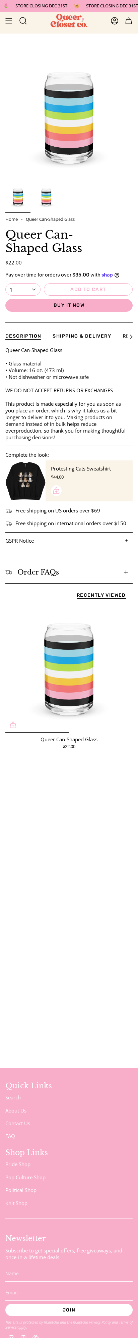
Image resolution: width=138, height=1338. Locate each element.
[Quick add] (13, 725)
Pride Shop (17, 1164)
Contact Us (17, 1123)
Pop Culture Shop (25, 1177)
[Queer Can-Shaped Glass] (69, 669)
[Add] (56, 490)
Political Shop (21, 1190)
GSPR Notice (19, 540)
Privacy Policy (100, 1322)
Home (11, 219)
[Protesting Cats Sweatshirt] (25, 480)
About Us (15, 1110)
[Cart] (129, 21)
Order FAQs (38, 572)
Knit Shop (16, 1203)
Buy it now (69, 305)
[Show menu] (8, 21)
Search (13, 1097)
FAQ (10, 1136)
